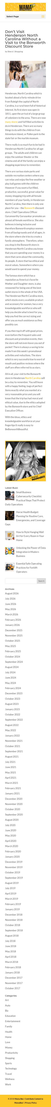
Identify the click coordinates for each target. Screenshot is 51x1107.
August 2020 (12, 819)
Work (8, 1084)
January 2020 (12, 856)
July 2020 (10, 825)
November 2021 (14, 740)
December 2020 (13, 798)
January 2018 (12, 972)
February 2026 (13, 619)
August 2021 (12, 756)
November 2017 (14, 983)
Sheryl (10, 51)
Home (8, 1036)
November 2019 (14, 867)
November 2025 (14, 635)
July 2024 (10, 672)
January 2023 (12, 709)
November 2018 (14, 919)
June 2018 (10, 946)
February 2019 (13, 904)
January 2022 (12, 735)
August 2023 (12, 703)
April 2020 (10, 840)
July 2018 (10, 940)
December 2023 (13, 693)
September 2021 (14, 751)
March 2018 (11, 961)
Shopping (19, 51)
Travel (8, 1073)
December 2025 (13, 630)
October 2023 (12, 698)
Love (7, 1042)
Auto (7, 1005)
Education (10, 1015)
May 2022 (10, 730)
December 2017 (13, 977)
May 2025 (10, 646)
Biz (6, 1010)
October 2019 (12, 872)
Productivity (11, 1052)
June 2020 (10, 830)
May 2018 (10, 951)
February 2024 (13, 688)
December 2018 (13, 914)
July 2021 (10, 761)
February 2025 (13, 651)
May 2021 (10, 772)
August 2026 (12, 593)
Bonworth (29, 208)
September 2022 (14, 719)
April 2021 (10, 777)
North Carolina (33, 378)
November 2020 (14, 804)
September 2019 (14, 877)
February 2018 (13, 967)
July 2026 (10, 598)
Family (8, 1026)
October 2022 (12, 714)
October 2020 (12, 809)
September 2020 (14, 814)
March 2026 (11, 614)
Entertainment (12, 1021)
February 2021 (13, 788)
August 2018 (12, 935)
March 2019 (11, 898)
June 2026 (10, 603)
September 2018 (14, 930)
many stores (11, 121)
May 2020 (10, 835)
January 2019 (12, 909)
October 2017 (12, 988)
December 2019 (13, 861)
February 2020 (13, 851)
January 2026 (12, 624)
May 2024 (10, 682)
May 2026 (10, 609)
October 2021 (12, 746)
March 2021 (11, 782)
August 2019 (12, 882)
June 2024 (10, 677)
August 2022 (12, 725)
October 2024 (12, 656)
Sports (8, 1063)
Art (7, 1000)
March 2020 (11, 846)
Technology (11, 1068)
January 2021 (12, 793)
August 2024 (12, 667)
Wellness (9, 1079)
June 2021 (10, 767)
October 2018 (12, 925)
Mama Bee (19, 1099)
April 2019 (10, 893)
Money (8, 1047)
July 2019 (10, 888)
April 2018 (10, 956)
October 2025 (12, 640)
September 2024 (14, 661)
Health (8, 1031)
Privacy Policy (31, 1103)
